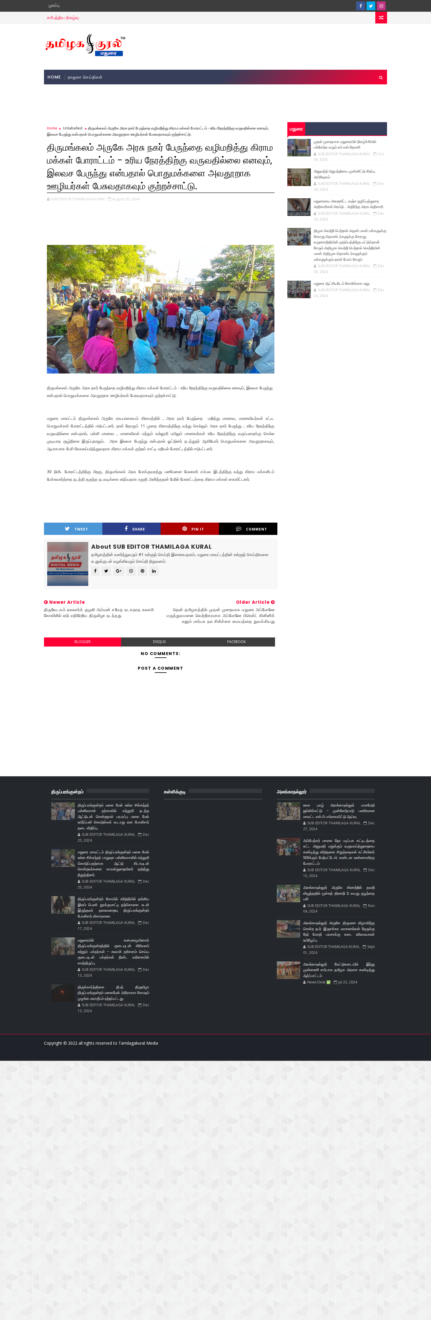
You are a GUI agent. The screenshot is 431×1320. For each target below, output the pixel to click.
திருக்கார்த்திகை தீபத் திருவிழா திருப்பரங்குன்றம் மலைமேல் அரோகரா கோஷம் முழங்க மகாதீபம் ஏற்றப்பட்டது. (113, 992)
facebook (236, 641)
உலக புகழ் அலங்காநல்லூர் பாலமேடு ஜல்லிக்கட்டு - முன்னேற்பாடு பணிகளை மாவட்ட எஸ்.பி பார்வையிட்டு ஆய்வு (339, 810)
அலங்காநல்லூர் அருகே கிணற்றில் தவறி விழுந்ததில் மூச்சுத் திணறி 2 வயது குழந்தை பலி (339, 893)
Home (54, 77)
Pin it (197, 529)
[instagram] (381, 5)
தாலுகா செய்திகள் (85, 77)
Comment (256, 529)
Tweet (81, 529)
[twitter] (370, 5)
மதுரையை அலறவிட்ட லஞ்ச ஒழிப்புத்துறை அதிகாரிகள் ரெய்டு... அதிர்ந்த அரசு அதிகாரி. (349, 204)
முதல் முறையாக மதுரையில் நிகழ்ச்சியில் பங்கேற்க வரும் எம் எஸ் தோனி (345, 144)
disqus (159, 641)
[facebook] (360, 5)
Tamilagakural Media (138, 1043)
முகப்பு (54, 5)
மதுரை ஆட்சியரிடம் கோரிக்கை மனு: (342, 283)
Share (138, 529)
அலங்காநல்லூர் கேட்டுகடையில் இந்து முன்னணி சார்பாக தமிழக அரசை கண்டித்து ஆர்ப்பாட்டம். (339, 969)
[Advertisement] (279, 46)
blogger (82, 641)
